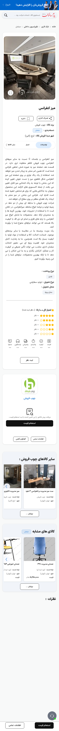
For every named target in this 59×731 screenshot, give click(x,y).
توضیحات (43, 145)
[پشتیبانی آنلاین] (52, 715)
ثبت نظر (29, 360)
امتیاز (27, 145)
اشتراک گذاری (43, 118)
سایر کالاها (11, 145)
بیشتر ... (29, 513)
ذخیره (23, 118)
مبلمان (37, 130)
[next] (7, 145)
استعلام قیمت (29, 423)
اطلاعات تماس (15, 725)
